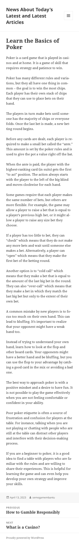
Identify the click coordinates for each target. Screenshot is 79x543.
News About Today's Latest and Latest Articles (29, 15)
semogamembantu (43, 497)
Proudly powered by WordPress (25, 538)
